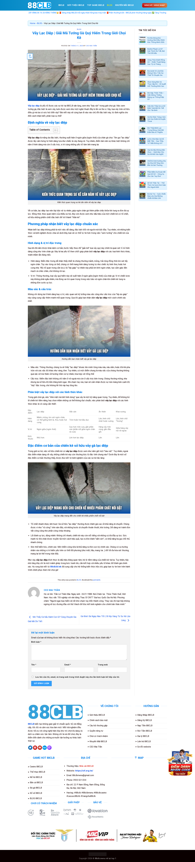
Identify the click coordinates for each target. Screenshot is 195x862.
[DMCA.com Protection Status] (98, 854)
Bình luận (36, 642)
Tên (33, 665)
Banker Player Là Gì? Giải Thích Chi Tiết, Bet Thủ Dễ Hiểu (156, 51)
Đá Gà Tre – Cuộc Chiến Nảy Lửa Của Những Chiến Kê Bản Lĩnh (156, 196)
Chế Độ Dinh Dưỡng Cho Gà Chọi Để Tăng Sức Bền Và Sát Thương (156, 163)
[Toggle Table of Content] (54, 130)
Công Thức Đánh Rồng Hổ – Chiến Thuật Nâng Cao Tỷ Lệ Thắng (156, 62)
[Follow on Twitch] (49, 747)
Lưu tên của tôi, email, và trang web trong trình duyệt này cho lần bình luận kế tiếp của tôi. (77, 677)
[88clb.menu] (41, 5)
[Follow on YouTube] (40, 747)
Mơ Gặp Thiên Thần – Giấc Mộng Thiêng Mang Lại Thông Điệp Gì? (155, 96)
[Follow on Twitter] (30, 747)
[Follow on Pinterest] (35, 747)
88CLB (61, 5)
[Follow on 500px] (44, 747)
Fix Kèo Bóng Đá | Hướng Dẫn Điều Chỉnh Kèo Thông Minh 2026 (156, 40)
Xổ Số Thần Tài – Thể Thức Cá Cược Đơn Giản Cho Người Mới (156, 185)
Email (67, 665)
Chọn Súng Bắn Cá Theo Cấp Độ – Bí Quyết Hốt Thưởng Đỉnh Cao (156, 84)
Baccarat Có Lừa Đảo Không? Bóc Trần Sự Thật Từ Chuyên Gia (155, 73)
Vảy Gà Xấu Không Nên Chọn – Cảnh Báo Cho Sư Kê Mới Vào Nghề (156, 152)
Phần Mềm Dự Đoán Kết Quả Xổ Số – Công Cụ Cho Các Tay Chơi (156, 174)
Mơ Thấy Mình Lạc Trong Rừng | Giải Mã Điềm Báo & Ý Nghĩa (155, 130)
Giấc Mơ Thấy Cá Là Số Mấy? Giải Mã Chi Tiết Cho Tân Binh (156, 108)
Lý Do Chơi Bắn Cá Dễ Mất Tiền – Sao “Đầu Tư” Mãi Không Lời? (155, 141)
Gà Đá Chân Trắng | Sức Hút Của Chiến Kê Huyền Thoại (156, 119)
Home (32, 23)
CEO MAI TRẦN (91, 46)
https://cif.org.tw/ (84, 770)
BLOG (109, 5)
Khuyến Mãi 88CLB (124, 5)
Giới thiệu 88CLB (75, 5)
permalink (96, 580)
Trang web (103, 665)
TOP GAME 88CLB (95, 5)
